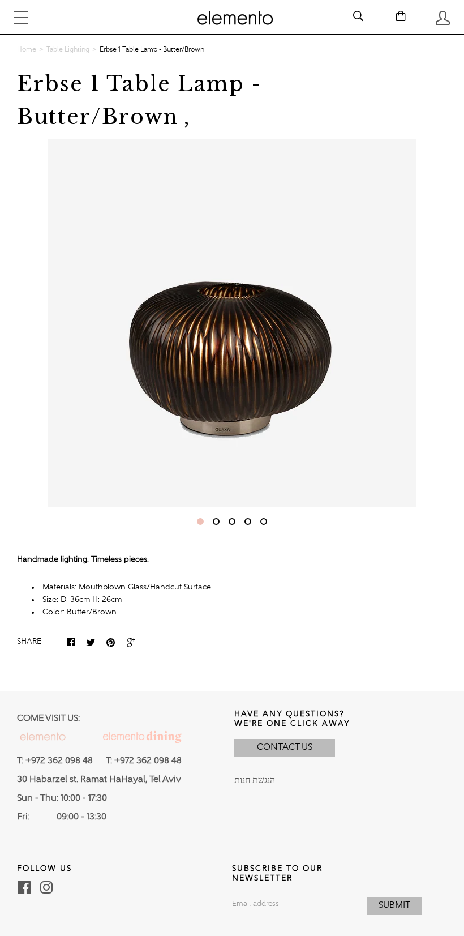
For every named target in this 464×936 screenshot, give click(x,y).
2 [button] (216, 521)
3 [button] (232, 521)
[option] (232, 323)
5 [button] (263, 521)
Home (26, 49)
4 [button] (247, 521)
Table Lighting (67, 49)
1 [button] (200, 521)
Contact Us (284, 747)
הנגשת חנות (254, 780)
